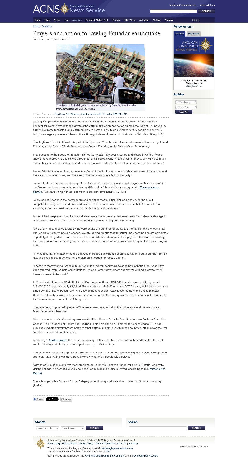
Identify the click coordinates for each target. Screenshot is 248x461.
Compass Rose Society (145, 455)
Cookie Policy (86, 443)
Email (67, 399)
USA (124, 114)
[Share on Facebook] (38, 399)
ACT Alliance (72, 114)
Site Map (133, 443)
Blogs (47, 19)
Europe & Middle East (96, 19)
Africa (57, 19)
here (108, 451)
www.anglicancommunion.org (117, 448)
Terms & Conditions (105, 443)
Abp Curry (59, 114)
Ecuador (107, 114)
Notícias (169, 19)
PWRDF (117, 114)
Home (38, 19)
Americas (77, 19)
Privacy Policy (69, 443)
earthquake (96, 114)
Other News (129, 19)
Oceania (116, 19)
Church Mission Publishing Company (104, 455)
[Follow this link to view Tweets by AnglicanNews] (194, 63)
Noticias (157, 19)
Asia (66, 19)
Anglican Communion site (182, 5)
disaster (85, 114)
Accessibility (207, 5)
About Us (122, 443)
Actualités (144, 19)
